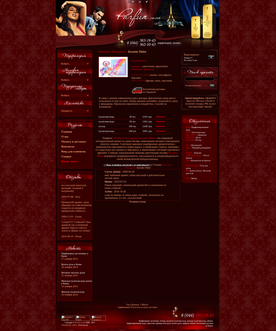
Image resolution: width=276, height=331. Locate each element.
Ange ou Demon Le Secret (73, 219)
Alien (63, 199)
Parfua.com (80, 322)
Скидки (66, 156)
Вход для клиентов (73, 151)
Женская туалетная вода (72, 292)
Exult (63, 182)
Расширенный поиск (193, 85)
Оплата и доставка (73, 141)
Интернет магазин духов (73, 273)
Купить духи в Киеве (71, 264)
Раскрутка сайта (69, 325)
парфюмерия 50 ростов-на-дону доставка (137, 307)
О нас (65, 136)
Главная (66, 131)
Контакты (67, 146)
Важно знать (69, 161)
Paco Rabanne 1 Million (137, 304)
